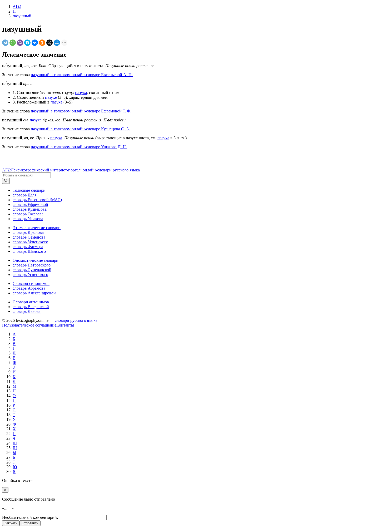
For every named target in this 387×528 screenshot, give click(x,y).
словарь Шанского (29, 251)
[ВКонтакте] (35, 43)
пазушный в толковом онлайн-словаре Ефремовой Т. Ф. (81, 111)
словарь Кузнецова (30, 209)
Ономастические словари (35, 260)
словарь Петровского (32, 265)
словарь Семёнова (29, 237)
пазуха (81, 92)
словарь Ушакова (28, 218)
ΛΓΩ (6, 170)
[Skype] (27, 43)
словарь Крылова (28, 232)
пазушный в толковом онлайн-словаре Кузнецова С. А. (80, 129)
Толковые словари (29, 190)
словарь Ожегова (28, 214)
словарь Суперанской (32, 270)
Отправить (30, 523)
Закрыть (10, 523)
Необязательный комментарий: (30, 517)
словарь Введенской (31, 306)
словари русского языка (76, 320)
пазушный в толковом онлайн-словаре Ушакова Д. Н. (79, 147)
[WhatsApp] (12, 43)
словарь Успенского (30, 242)
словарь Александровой (34, 293)
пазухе (51, 97)
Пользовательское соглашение (29, 325)
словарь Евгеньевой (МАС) (37, 200)
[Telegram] (5, 43)
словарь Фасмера (28, 246)
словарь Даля (24, 195)
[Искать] (6, 181)
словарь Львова (27, 311)
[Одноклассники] (42, 43)
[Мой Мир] (57, 43)
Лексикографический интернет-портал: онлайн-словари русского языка (75, 170)
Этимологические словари (37, 227)
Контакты (65, 325)
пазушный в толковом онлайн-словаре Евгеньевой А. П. (82, 74)
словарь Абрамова (29, 288)
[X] (49, 43)
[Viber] (20, 43)
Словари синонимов (31, 283)
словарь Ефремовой (30, 204)
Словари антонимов (31, 302)
